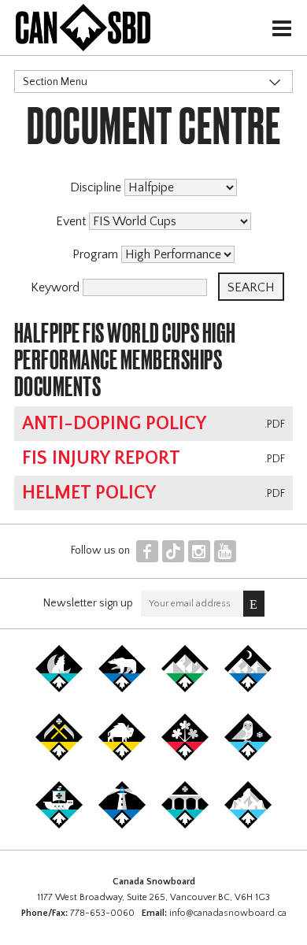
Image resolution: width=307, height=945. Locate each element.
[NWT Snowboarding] (122, 689)
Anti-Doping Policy (114, 423)
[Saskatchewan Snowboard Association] (59, 757)
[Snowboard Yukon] (59, 689)
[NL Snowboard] (248, 825)
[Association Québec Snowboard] (248, 757)
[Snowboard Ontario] (185, 757)
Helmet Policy (89, 493)
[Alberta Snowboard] (248, 689)
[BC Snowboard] (185, 689)
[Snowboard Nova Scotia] (122, 825)
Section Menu (55, 82)
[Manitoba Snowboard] (122, 757)
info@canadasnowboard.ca (228, 913)
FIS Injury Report (101, 458)
